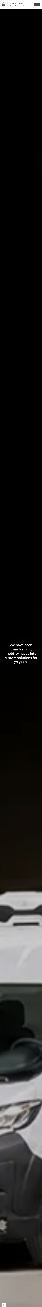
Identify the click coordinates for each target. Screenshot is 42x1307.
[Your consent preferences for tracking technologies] (4, 1305)
